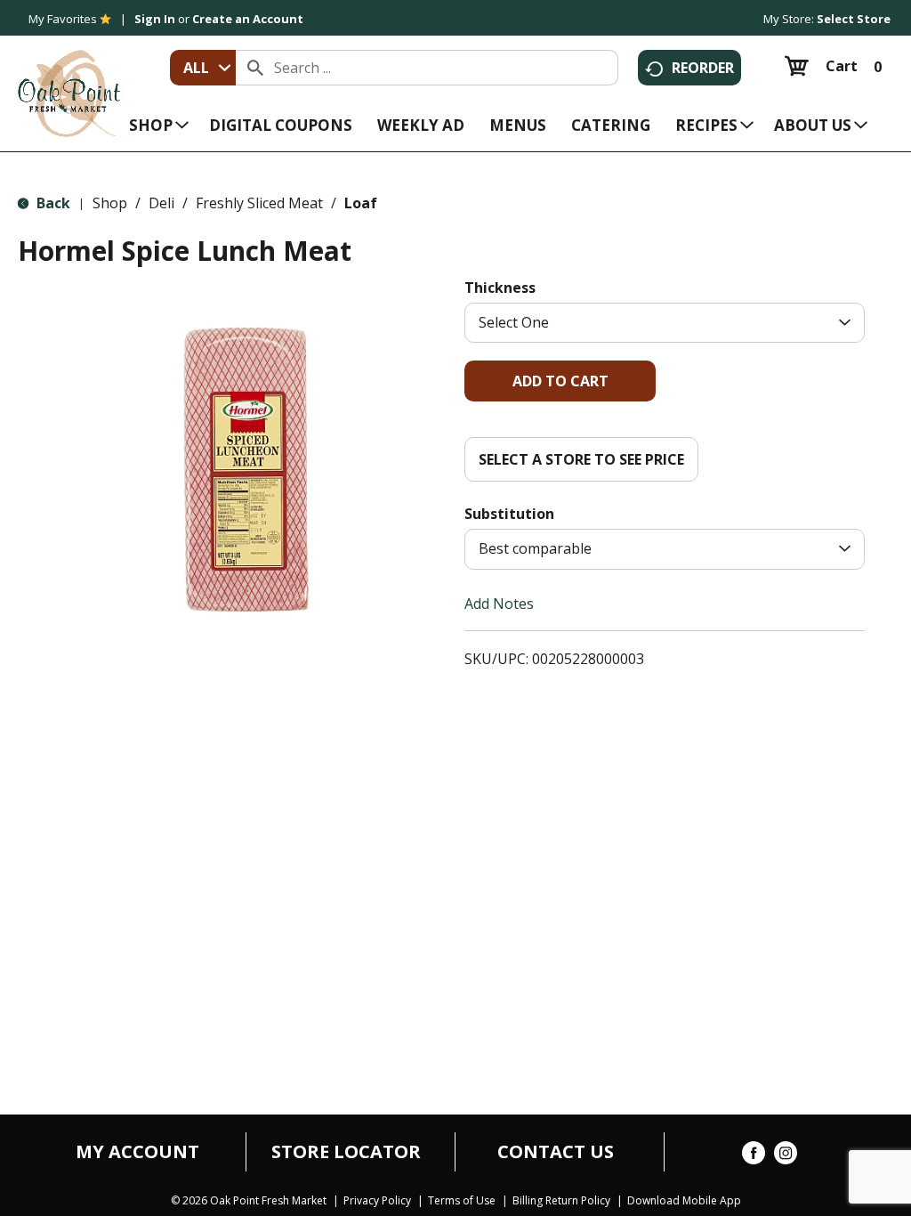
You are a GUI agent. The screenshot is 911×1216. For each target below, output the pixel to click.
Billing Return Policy (561, 1201)
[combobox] (203, 67)
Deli (161, 203)
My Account (137, 1152)
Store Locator (346, 1152)
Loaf (360, 203)
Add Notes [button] (499, 602)
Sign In (154, 19)
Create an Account (247, 19)
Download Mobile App (684, 1201)
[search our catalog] (255, 67)
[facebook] (753, 1156)
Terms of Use (462, 1201)
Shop (110, 203)
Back (51, 203)
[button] (560, 381)
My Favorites (62, 19)
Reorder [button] (703, 67)
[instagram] (785, 1156)
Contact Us (555, 1152)
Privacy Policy (377, 1201)
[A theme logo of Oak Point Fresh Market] (69, 81)
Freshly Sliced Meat (259, 203)
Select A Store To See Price (581, 459)
